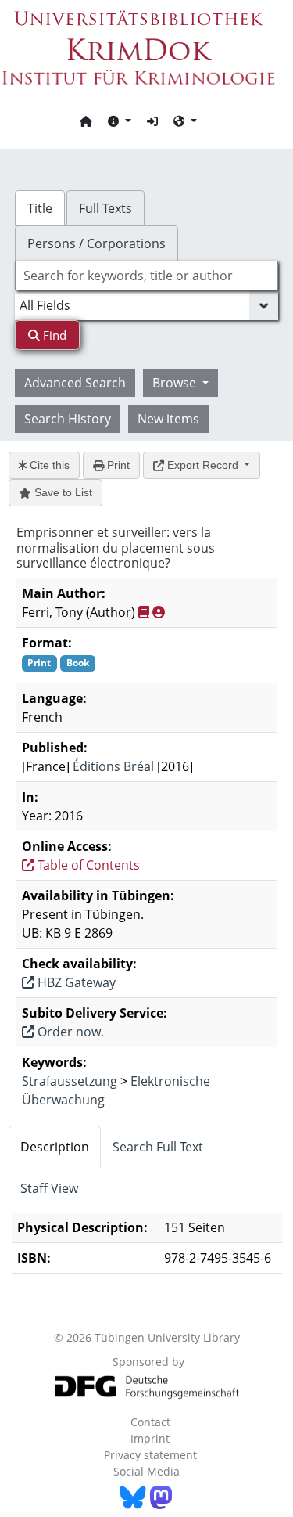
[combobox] (147, 275)
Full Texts (105, 208)
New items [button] (168, 418)
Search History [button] (67, 418)
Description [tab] (54, 1146)
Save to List (61, 492)
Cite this (48, 465)
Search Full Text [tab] (158, 1146)
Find (53, 335)
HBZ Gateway (75, 982)
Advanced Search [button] (75, 382)
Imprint (150, 1438)
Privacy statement (150, 1454)
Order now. (69, 1031)
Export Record (202, 465)
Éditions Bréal (113, 766)
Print (117, 465)
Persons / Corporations (96, 243)
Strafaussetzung (69, 1081)
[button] (119, 120)
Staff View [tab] (49, 1188)
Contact (150, 1421)
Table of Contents (87, 865)
